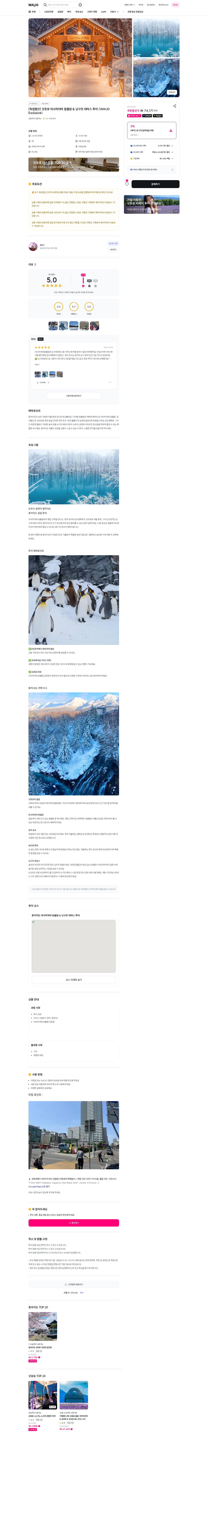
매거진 (141, 5)
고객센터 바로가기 (75, 1284)
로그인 (175, 5)
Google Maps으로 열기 (39, 1186)
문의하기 (113, 249)
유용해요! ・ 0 (44, 382)
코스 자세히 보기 (74, 979)
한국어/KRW (164, 5)
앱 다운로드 (151, 5)
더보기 (37, 364)
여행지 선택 (128, 5)
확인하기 (75, 1223)
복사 (81, 1293)
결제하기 (155, 184)
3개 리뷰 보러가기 (73, 395)
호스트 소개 (113, 243)
